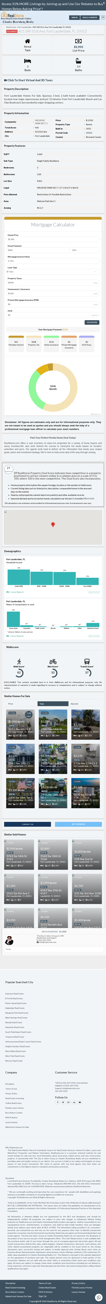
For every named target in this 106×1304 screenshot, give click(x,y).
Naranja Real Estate (13, 1022)
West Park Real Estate (15, 1056)
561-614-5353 (45, 940)
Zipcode (74, 704)
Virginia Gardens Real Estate (17, 1046)
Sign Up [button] (43, 1296)
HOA (10, 311)
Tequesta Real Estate (14, 1037)
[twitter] (63, 1102)
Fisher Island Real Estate (15, 1003)
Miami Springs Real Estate (16, 1017)
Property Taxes (15, 278)
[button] (74, 17)
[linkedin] (74, 1102)
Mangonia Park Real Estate (16, 1013)
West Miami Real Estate (15, 1051)
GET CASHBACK (78, 824)
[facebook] (57, 1102)
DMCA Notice (11, 1117)
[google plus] (68, 1102)
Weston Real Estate (14, 1061)
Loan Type (12, 267)
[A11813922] (9, 939)
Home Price (13, 235)
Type (41, 704)
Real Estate (11, 27)
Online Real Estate (13, 1103)
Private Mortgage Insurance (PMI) (23, 300)
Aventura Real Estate (14, 993)
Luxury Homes (11, 1122)
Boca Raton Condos (13, 1113)
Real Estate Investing (14, 1098)
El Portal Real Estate (14, 998)
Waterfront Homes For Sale (17, 1127)
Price (10, 704)
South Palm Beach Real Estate (18, 1032)
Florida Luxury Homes (14, 1108)
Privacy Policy (11, 1093)
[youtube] (79, 1102)
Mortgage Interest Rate (19, 257)
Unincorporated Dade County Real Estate (23, 1041)
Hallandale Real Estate (14, 1008)
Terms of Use (11, 1089)
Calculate (92, 322)
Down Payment (15, 246)
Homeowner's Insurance (19, 289)
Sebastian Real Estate (14, 1027)
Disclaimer (9, 1084)
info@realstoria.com (47, 942)
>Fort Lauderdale (24, 27)
